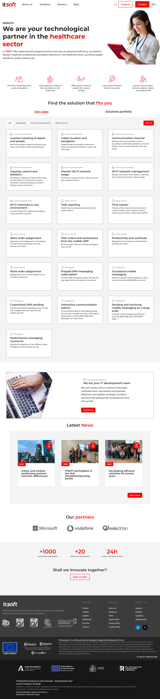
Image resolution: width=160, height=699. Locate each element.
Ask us (149, 123)
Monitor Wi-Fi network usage (76, 173)
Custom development (96, 380)
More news (135, 495)
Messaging (21, 123)
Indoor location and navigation (74, 140)
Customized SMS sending (27, 304)
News (65, 464)
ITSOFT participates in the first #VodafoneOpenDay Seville (78, 474)
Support (125, 4)
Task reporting (70, 204)
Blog (76, 4)
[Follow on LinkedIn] (138, 627)
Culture (85, 608)
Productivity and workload (129, 238)
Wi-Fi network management (130, 171)
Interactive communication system (79, 306)
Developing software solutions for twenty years (122, 473)
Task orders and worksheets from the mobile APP (79, 239)
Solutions (45, 4)
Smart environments (41, 123)
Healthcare (86, 619)
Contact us (88, 410)
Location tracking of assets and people (27, 140)
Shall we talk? (80, 577)
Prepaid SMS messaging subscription (77, 273)
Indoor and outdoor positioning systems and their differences (34, 473)
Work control (61, 123)
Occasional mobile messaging (124, 273)
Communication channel (128, 138)
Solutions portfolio (119, 111)
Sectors (62, 4)
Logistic (85, 616)
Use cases (41, 111)
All (10, 123)
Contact (142, 4)
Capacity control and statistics (23, 173)
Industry (85, 612)
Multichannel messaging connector (26, 339)
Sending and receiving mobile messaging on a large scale (131, 307)
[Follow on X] (145, 627)
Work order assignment (25, 238)
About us (27, 4)
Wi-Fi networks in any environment (24, 206)
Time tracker (120, 204)
